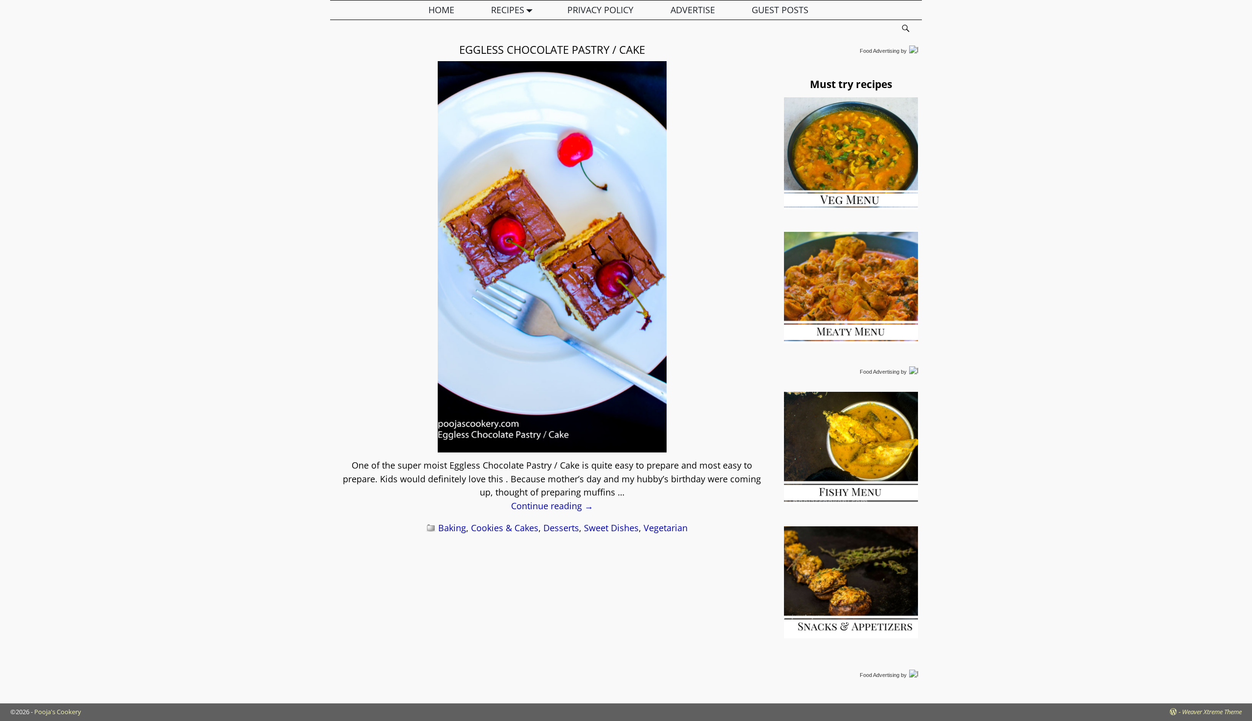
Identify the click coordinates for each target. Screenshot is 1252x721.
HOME (441, 10)
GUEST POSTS (780, 10)
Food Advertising (879, 51)
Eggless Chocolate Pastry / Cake (552, 49)
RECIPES (507, 10)
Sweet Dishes (611, 528)
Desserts (561, 528)
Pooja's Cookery (57, 711)
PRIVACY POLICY (600, 10)
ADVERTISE (693, 10)
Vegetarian (666, 528)
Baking (452, 528)
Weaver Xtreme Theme (1212, 711)
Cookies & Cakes (504, 528)
